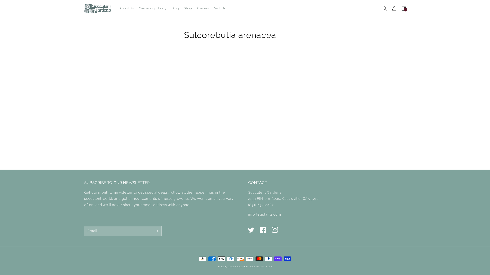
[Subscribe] (156, 231)
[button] (385, 8)
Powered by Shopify (260, 266)
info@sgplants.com (264, 214)
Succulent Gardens (238, 266)
